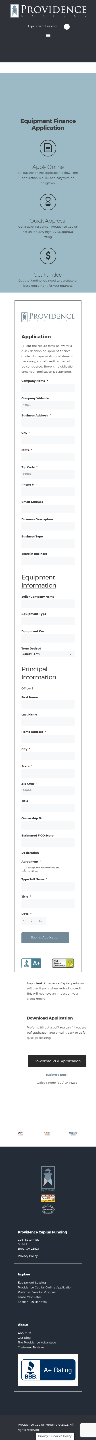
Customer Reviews (31, 1347)
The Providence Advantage (37, 1342)
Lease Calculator (29, 1297)
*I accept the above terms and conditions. (42, 869)
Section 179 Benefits (32, 1302)
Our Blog (24, 1338)
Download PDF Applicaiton (57, 1061)
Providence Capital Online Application (45, 1287)
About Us (24, 1333)
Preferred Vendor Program (37, 1292)
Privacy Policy (28, 1256)
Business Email (57, 1074)
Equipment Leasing (32, 1282)
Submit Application (45, 937)
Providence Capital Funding (37, 1424)
